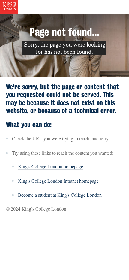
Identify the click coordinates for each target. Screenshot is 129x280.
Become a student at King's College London (60, 195)
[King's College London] (9, 6)
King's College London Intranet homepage (58, 181)
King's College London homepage (50, 166)
